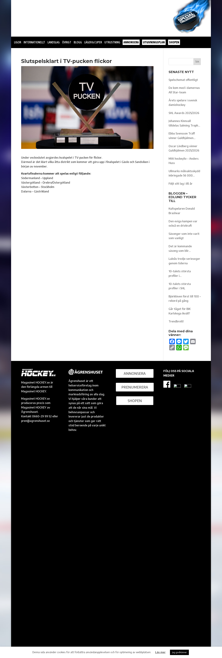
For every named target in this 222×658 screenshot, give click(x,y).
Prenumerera (134, 387)
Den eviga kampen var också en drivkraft (183, 223)
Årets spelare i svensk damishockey (183, 103)
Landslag (54, 42)
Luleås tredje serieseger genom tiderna (184, 261)
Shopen (135, 400)
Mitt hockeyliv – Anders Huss (184, 161)
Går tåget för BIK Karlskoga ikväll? (180, 311)
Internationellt (34, 42)
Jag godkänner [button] (179, 652)
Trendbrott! (176, 321)
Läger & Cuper (93, 42)
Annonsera (135, 373)
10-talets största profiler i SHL (180, 286)
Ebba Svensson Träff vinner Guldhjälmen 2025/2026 (182, 136)
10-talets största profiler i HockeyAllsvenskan (181, 273)
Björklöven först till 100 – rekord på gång (185, 299)
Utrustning (112, 42)
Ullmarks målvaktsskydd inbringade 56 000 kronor (184, 173)
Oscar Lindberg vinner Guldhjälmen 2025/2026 (184, 148)
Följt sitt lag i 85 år (181, 183)
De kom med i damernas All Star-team (184, 90)
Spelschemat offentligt (183, 80)
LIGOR (17, 42)
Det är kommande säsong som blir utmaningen (180, 248)
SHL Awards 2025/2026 (184, 113)
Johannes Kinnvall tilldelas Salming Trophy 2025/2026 (184, 123)
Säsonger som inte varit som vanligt (184, 236)
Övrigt (66, 42)
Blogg (78, 42)
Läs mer (160, 652)
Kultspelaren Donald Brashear (182, 211)
